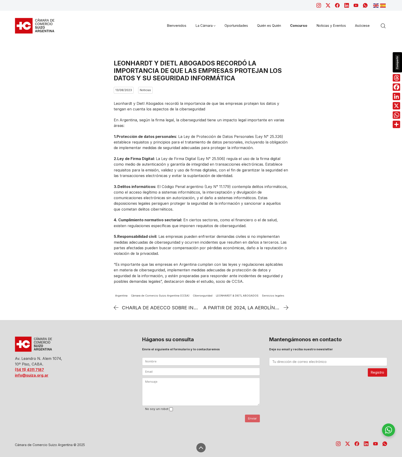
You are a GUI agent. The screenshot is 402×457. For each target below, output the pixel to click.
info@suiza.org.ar (31, 375)
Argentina (121, 295)
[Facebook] (337, 5)
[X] (396, 105)
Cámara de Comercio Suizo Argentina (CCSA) (160, 295)
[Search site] (383, 25)
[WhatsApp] (365, 5)
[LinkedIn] (346, 5)
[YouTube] (356, 5)
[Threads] (396, 77)
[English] (376, 5)
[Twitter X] (328, 5)
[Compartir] (396, 124)
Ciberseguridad (202, 295)
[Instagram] (318, 5)
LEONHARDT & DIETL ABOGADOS (237, 295)
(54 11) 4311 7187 (29, 369)
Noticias (145, 90)
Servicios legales (273, 295)
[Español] (383, 5)
